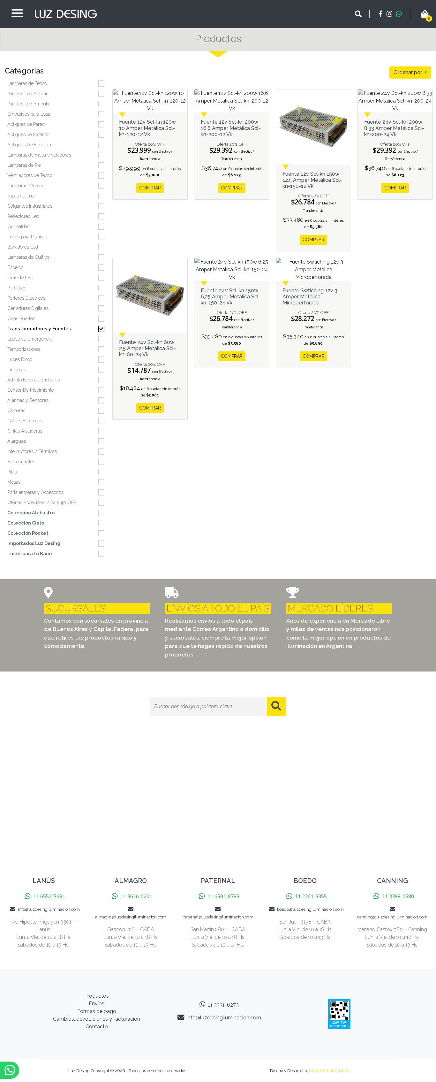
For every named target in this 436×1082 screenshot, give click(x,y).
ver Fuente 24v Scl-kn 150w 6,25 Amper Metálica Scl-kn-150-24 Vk (231, 269)
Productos (96, 996)
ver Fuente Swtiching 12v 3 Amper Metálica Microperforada (313, 269)
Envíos (96, 1004)
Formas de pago (96, 1011)
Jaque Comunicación (328, 1070)
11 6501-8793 (223, 896)
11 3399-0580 (398, 896)
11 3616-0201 (136, 896)
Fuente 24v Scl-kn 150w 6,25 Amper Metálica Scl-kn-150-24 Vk (231, 297)
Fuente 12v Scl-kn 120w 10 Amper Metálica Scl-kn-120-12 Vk (147, 128)
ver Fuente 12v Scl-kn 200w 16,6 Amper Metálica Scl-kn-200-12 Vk (231, 100)
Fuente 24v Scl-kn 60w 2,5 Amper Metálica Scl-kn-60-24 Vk (147, 348)
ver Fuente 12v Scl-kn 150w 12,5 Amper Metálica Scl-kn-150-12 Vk (313, 126)
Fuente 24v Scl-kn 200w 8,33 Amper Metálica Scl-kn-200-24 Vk (394, 128)
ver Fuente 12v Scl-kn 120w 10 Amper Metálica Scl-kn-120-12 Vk (150, 100)
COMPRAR (150, 187)
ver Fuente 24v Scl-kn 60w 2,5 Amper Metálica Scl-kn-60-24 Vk (150, 295)
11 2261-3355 (311, 896)
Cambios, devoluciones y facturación (96, 1019)
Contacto (97, 1027)
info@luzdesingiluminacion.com (49, 909)
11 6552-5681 (49, 896)
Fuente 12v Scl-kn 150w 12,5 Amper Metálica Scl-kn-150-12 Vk (312, 180)
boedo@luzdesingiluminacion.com (310, 909)
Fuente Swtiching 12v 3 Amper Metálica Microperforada (309, 297)
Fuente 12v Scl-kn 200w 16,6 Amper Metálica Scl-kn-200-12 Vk (231, 128)
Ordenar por (408, 72)
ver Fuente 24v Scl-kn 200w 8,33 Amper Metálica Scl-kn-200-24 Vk (395, 100)
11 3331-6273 (223, 1005)
